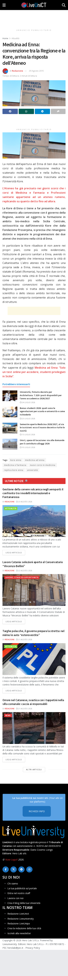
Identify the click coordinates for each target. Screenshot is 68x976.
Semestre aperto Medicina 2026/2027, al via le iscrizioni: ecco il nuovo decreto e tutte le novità (42, 427)
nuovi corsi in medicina (42, 465)
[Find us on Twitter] (13, 869)
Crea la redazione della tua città (24, 928)
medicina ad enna (34, 460)
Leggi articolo (15, 552)
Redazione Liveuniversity (20, 918)
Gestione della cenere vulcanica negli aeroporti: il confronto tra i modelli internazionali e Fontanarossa (32, 493)
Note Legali (11, 859)
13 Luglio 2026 (28, 434)
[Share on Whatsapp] (26, 111)
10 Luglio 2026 (28, 447)
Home (5, 38)
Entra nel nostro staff (18, 893)
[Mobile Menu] (4, 5)
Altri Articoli (34, 769)
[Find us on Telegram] (21, 869)
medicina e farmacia (15, 465)
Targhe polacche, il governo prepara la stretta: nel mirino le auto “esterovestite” (33, 633)
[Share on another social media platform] (58, 111)
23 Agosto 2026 (25, 501)
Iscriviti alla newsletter (19, 933)
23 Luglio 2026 (28, 418)
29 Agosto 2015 (36, 70)
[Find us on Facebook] (5, 869)
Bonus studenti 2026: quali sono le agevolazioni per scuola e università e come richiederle (42, 411)
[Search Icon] (64, 5)
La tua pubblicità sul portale (22, 888)
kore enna (15, 460)
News (8, 715)
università (32, 470)
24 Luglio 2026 (28, 402)
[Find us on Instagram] (29, 869)
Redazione (17, 70)
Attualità (15, 38)
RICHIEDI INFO (37, 811)
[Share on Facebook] (10, 111)
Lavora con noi (15, 898)
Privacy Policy (32, 947)
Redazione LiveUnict (18, 913)
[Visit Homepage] (34, 5)
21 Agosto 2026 (25, 639)
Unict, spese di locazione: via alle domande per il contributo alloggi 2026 (42, 442)
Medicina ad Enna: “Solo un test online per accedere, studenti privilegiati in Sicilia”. (34, 372)
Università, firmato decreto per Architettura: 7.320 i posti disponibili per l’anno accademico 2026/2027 (41, 395)
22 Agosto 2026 (25, 570)
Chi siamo (12, 883)
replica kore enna (13, 470)
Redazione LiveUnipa (18, 923)
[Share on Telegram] (42, 111)
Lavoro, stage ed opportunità (21, 577)
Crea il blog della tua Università (23, 903)
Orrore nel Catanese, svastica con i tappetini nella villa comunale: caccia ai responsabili (33, 702)
